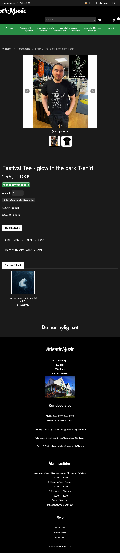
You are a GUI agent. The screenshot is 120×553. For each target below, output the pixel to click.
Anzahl (6, 193)
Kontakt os (25, 2)
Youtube (60, 537)
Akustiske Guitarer (69, 27)
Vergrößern (61, 131)
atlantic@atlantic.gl (63, 415)
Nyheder (10, 27)
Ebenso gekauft (13, 265)
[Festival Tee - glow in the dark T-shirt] (60, 91)
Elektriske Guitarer (45, 27)
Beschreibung (12, 227)
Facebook (60, 532)
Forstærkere (60, 30)
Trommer (75, 30)
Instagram (60, 527)
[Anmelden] (107, 20)
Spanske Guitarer (92, 27)
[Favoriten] (99, 20)
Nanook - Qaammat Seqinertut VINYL (23, 299)
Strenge (43, 30)
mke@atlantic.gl (66, 438)
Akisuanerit (25, 27)
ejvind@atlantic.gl (67, 446)
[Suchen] (93, 19)
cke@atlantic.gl (68, 429)
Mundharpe (91, 30)
